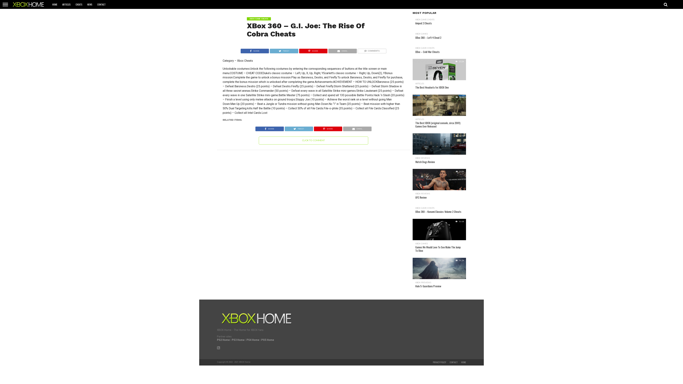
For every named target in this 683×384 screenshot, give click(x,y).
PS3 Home (238, 340)
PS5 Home (267, 340)
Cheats (79, 4)
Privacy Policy (439, 362)
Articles (66, 4)
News (89, 4)
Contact (101, 4)
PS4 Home (253, 340)
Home (54, 4)
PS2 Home (223, 340)
